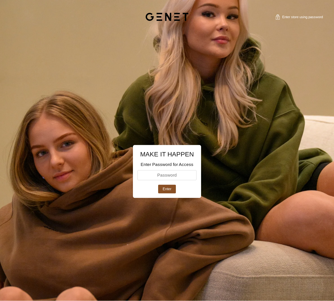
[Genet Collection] (167, 17)
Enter (167, 189)
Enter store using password (302, 17)
